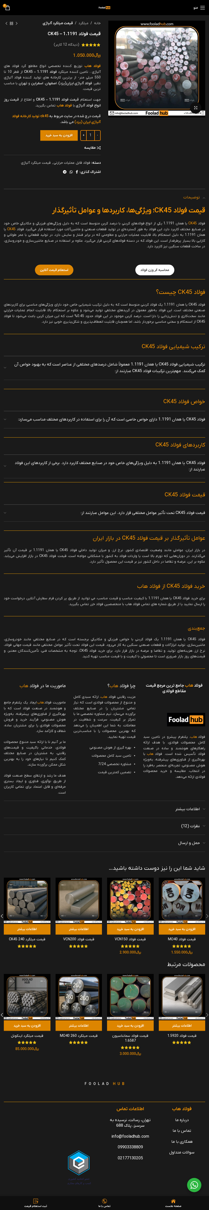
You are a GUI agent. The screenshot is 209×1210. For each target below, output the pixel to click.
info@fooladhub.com (130, 1136)
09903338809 (130, 1147)
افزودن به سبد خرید (59, 135)
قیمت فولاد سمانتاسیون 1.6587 (130, 1038)
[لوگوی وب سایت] (104, 7)
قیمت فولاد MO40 (182, 939)
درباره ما (182, 1120)
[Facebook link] (77, 172)
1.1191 (54, 99)
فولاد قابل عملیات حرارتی (72, 162)
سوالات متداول (181, 1152)
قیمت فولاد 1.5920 (182, 1036)
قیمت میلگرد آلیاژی (58, 23)
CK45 (40, 99)
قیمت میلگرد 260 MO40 (79, 1036)
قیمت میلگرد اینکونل (27, 1036)
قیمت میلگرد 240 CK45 (27, 939)
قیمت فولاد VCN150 (130, 939)
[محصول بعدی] (6, 23)
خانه (97, 23)
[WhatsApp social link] (71, 172)
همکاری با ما (182, 1141)
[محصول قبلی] (16, 23)
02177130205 (130, 1158)
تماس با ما (182, 1130)
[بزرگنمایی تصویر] (195, 108)
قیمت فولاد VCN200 (78, 939)
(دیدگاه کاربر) (66, 44)
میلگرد (83, 23)
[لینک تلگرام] (64, 172)
